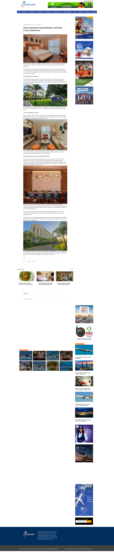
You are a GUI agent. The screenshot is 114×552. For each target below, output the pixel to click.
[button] (64, 547)
